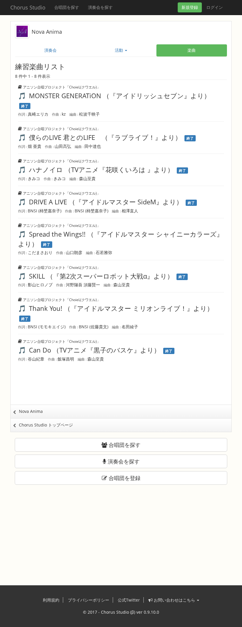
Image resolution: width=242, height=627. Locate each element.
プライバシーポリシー (88, 600)
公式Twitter (129, 600)
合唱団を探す (66, 7)
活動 (119, 50)
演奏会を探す (100, 7)
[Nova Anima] (22, 31)
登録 (190, 7)
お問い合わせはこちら (174, 600)
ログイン (214, 7)
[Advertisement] (121, 387)
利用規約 (51, 600)
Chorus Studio (27, 7)
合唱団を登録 (123, 477)
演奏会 (50, 50)
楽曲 (191, 50)
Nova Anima (47, 31)
